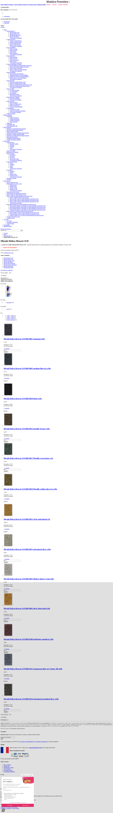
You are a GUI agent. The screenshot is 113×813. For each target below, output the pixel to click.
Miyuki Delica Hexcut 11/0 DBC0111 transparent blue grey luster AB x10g (33, 669)
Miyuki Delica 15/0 (8, 259)
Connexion (6, 23)
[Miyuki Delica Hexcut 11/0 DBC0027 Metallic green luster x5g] (8, 455)
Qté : (5, 350)
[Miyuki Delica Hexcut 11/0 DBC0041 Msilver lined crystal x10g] (8, 575)
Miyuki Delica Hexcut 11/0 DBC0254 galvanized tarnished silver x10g (31, 699)
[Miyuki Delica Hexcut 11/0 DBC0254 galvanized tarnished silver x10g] (8, 695)
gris (8, 290)
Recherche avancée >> (6, 229)
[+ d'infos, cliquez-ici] (20, 757)
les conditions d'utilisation (40, 741)
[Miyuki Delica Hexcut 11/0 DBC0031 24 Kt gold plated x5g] (8, 516)
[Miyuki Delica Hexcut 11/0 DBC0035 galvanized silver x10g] (8, 546)
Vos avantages (7, 769)
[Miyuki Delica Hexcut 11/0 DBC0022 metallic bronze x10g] (8, 425)
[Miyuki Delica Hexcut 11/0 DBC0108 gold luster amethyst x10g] (8, 636)
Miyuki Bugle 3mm (8, 266)
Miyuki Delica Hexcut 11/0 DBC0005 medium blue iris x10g (27, 368)
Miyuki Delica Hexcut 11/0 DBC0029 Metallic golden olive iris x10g (30, 489)
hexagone (9, 302)
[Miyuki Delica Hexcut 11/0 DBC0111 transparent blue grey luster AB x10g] (8, 665)
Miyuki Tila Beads (8, 262)
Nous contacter (7, 764)
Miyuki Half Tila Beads (9, 263)
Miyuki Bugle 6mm (8, 267)
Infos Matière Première (9, 771)
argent (8, 293)
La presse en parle (8, 770)
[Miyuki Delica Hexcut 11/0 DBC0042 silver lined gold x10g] (8, 605)
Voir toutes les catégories (16, 38)
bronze (8, 294)
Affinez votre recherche (6, 279)
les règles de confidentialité (26, 741)
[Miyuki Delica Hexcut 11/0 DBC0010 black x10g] (8, 395)
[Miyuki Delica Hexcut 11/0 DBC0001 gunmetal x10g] (8, 335)
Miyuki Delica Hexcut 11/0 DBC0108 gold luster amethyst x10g (28, 639)
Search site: (3, 230)
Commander (7, 16)
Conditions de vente (8, 252)
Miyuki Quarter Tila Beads (10, 265)
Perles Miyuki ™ (8, 236)
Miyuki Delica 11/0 (8, 258)
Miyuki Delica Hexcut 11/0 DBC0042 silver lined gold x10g (27, 608)
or (7, 291)
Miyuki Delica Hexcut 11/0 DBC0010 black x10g (23, 399)
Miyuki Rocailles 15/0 (9, 260)
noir (8, 289)
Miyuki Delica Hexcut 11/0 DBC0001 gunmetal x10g (24, 339)
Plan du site (6, 766)
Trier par (3, 272)
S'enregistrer (7, 21)
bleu (8, 296)
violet (8, 287)
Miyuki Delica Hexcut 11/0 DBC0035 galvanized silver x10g (27, 549)
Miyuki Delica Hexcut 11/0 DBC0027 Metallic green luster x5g (28, 458)
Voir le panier (14, 807)
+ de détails (6, 348)
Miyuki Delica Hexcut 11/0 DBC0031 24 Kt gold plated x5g (27, 519)
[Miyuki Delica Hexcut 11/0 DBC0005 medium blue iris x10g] (8, 365)
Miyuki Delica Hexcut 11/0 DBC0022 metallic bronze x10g (27, 429)
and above (11, 319)
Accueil (2, 27)
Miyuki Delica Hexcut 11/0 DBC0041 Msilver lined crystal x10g (29, 579)
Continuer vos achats (6, 807)
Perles (5, 234)
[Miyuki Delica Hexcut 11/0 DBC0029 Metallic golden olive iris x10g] (8, 485)
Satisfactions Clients (8, 767)
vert (8, 286)
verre (8, 309)
